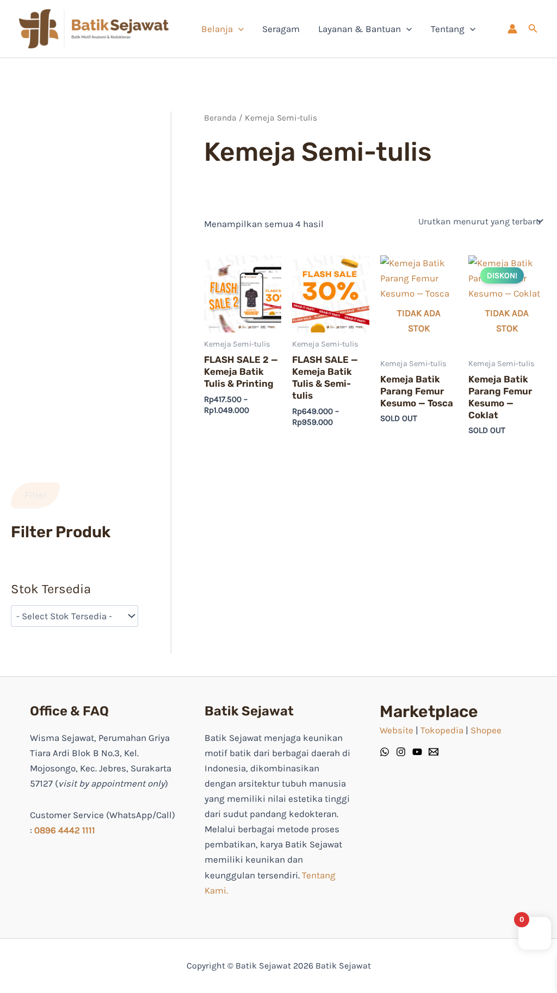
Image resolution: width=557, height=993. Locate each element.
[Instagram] (401, 752)
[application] (238, 29)
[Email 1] (433, 752)
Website (396, 730)
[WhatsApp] (384, 752)
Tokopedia (441, 730)
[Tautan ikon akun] (512, 29)
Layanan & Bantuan (359, 28)
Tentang (448, 28)
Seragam (281, 28)
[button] (533, 29)
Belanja (217, 28)
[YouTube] (417, 752)
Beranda (220, 118)
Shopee (486, 730)
